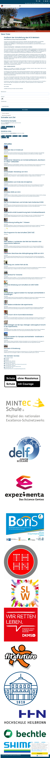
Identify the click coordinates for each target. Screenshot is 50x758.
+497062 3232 (28, 3)
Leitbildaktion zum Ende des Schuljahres (18, 182)
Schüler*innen (9, 126)
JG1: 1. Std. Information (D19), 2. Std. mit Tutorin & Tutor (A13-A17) (15, 364)
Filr (8, 137)
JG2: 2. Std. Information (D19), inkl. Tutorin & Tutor (12, 366)
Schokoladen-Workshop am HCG (16, 172)
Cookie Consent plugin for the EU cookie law (40, 755)
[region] (25, 20)
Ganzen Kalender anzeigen (8, 357)
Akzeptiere (39, 753)
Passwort (3, 96)
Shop (3, 136)
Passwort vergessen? (5, 113)
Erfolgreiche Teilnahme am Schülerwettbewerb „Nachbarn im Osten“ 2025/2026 (24, 161)
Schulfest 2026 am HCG (12, 192)
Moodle (4, 137)
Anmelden (25, 109)
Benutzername (3, 91)
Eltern (3, 126)
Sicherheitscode (3, 101)
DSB (20, 136)
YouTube (15, 136)
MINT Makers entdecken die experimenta (18, 305)
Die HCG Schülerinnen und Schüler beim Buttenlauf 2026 (23, 202)
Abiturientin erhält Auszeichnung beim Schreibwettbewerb (24, 212)
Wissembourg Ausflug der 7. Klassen (17, 222)
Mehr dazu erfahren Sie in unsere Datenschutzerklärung (39, 750)
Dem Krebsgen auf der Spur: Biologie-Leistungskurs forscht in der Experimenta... (25, 325)
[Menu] (20, 6)
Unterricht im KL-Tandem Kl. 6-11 (9, 362)
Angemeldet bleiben (5, 106)
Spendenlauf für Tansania (13, 275)
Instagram (8, 136)
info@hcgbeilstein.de (37, 3)
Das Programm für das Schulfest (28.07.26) (19, 233)
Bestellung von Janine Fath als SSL (16, 265)
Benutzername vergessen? (6, 115)
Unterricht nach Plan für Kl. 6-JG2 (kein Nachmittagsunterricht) (14, 368)
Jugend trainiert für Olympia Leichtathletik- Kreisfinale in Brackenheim (24, 337)
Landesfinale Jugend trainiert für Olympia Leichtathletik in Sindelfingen (24, 293)
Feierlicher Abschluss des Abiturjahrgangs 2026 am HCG (24, 253)
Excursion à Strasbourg (12, 348)
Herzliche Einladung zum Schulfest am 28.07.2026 (21, 285)
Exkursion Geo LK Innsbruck (13, 150)
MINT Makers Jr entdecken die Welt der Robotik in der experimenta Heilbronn (22, 242)
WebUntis (25, 136)
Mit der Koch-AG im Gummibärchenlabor (18, 315)
